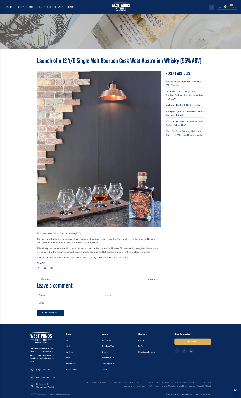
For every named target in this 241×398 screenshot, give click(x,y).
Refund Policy (186, 394)
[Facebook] (177, 350)
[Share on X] (45, 268)
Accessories (71, 369)
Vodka (69, 346)
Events (105, 352)
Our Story (106, 340)
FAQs (140, 346)
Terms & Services (202, 394)
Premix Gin (71, 363)
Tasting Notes (108, 363)
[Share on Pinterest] (52, 268)
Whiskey (70, 352)
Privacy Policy (172, 394)
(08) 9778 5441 (43, 370)
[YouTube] (191, 350)
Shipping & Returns (146, 352)
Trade (104, 369)
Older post (45, 279)
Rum (68, 357)
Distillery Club (108, 357)
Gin (67, 340)
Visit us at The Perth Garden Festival (184, 105)
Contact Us (143, 340)
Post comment (50, 312)
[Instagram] (184, 350)
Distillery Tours (108, 346)
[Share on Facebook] (38, 268)
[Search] (211, 7)
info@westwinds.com (45, 377)
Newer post (152, 279)
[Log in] (219, 7)
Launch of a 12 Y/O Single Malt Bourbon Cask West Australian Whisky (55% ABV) (184, 95)
